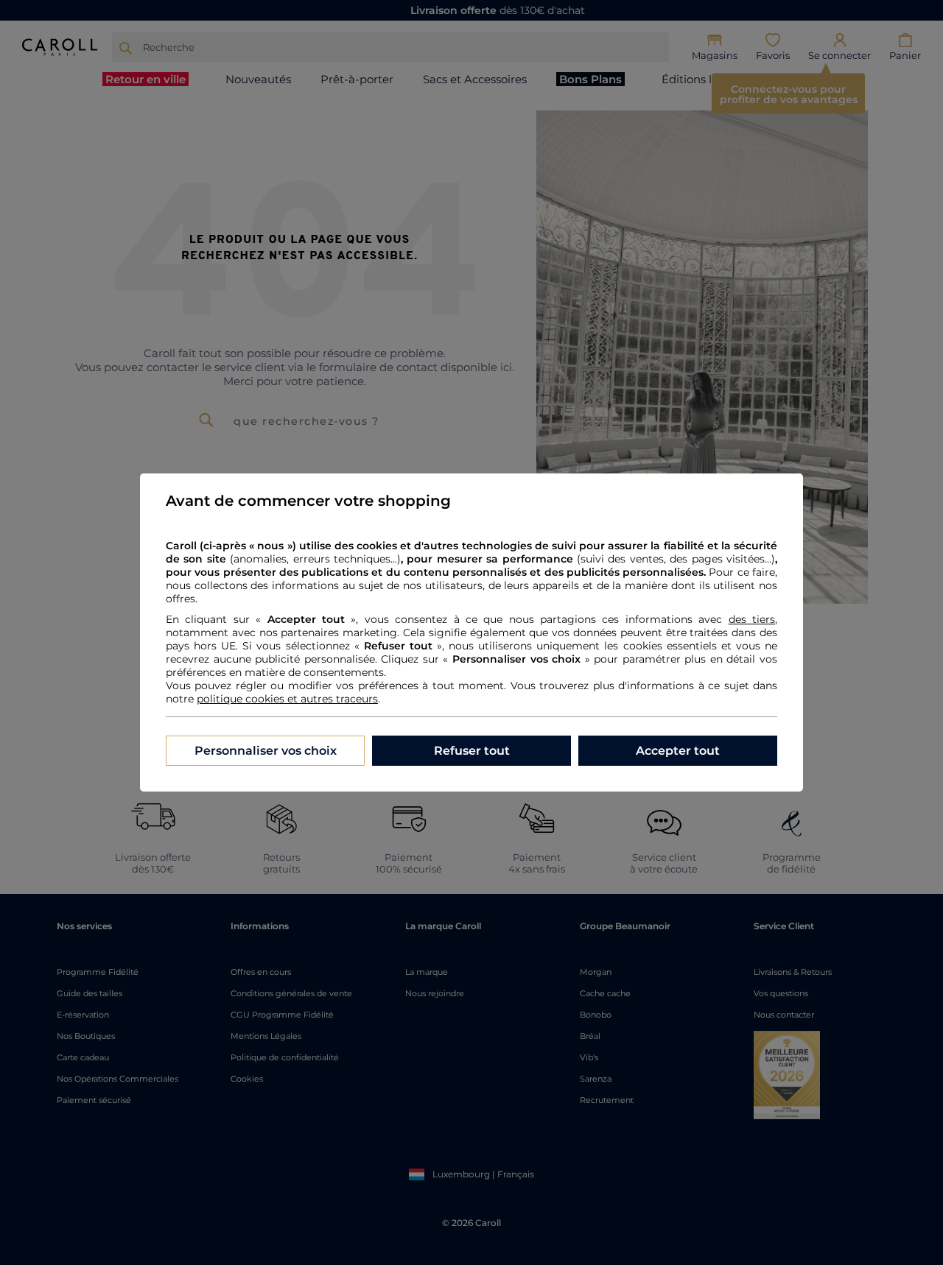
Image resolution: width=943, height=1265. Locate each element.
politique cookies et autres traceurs (287, 698)
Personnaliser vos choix (265, 751)
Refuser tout (472, 751)
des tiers (752, 619)
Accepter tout (678, 751)
